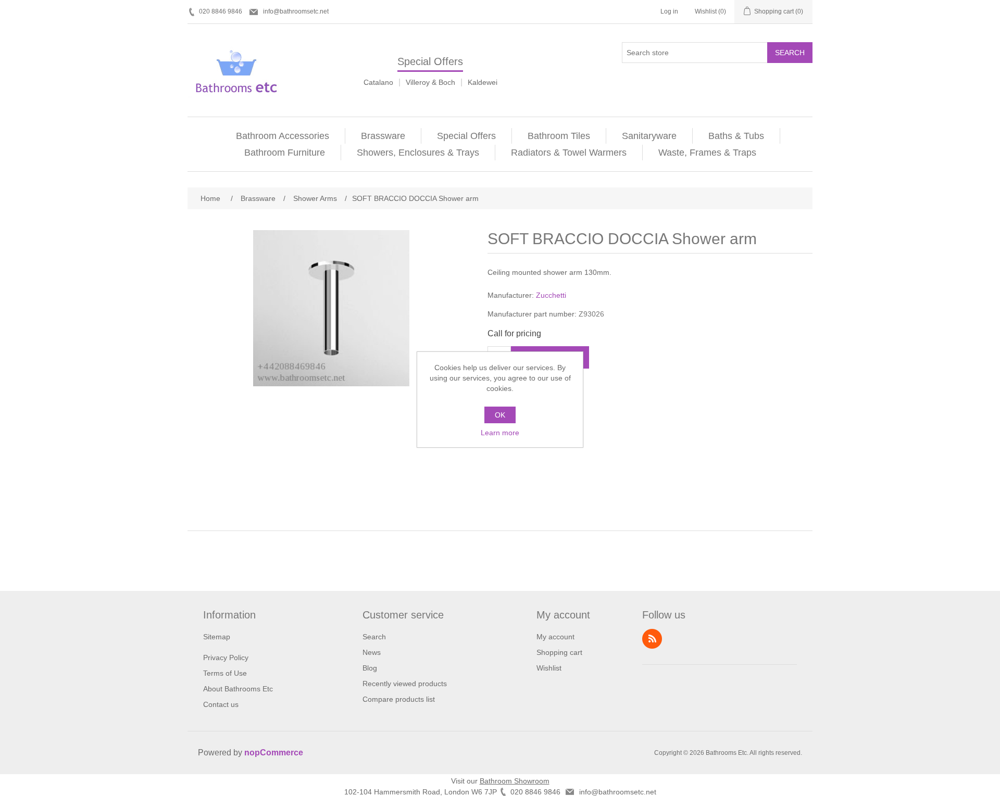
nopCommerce (273, 752)
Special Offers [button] (466, 136)
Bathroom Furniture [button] (284, 152)
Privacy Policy (225, 657)
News (371, 652)
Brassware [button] (383, 136)
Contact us (221, 704)
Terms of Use (225, 673)
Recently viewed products (404, 683)
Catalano (378, 82)
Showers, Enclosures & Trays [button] (418, 152)
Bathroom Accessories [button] (282, 136)
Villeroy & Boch (430, 82)
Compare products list (398, 699)
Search (790, 52)
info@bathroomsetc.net (296, 11)
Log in (669, 11)
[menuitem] (282, 136)
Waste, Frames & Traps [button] (707, 152)
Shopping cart (559, 652)
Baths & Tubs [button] (736, 136)
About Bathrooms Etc (238, 689)
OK (500, 415)
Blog (369, 668)
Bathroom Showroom (514, 781)
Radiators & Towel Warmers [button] (569, 152)
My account (555, 637)
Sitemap (216, 637)
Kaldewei (482, 82)
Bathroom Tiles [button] (559, 136)
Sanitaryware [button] (649, 136)
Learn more (500, 432)
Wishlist (548, 668)
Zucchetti (551, 295)
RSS (652, 639)
